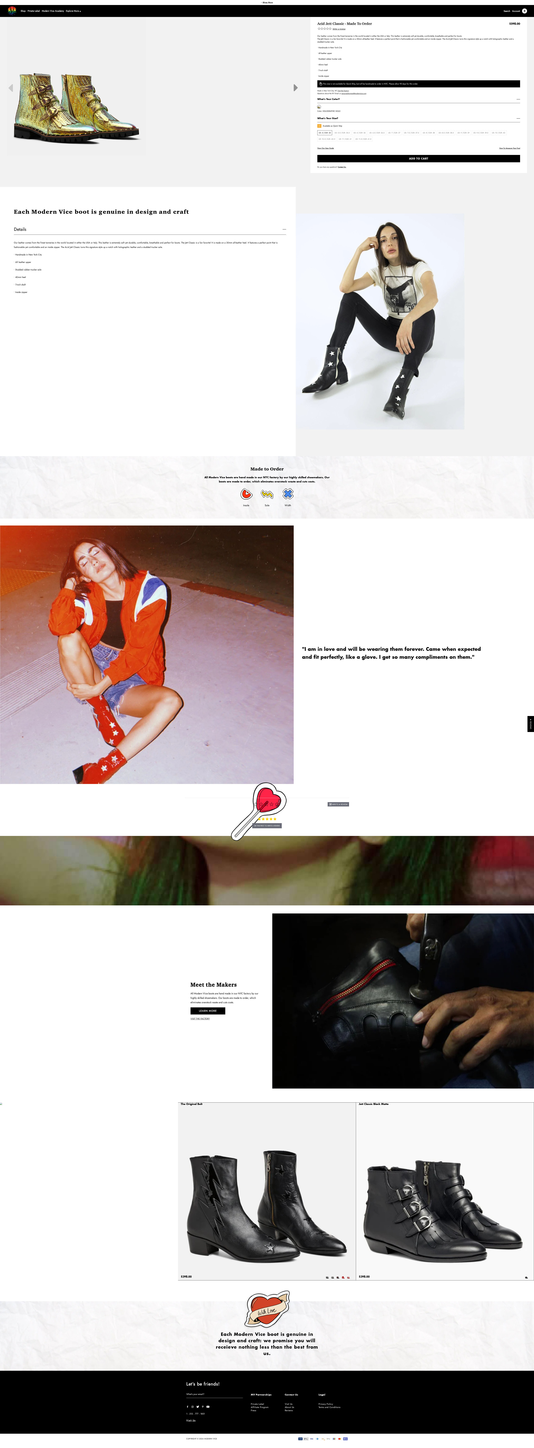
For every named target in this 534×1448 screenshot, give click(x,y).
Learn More (208, 1011)
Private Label (257, 1404)
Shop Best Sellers (89, 1201)
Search (507, 11)
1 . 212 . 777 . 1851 (195, 1413)
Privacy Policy (326, 1404)
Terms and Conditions (329, 1407)
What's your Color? (328, 99)
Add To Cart (418, 159)
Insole (246, 505)
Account (516, 11)
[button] (338, 804)
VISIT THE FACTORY (200, 1018)
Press (253, 1410)
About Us (289, 1407)
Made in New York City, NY (333, 90)
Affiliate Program (259, 1407)
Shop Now (268, 2)
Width (288, 505)
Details (20, 229)
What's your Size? (327, 118)
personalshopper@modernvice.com (353, 93)
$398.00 (186, 1277)
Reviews (289, 1410)
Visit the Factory (343, 90)
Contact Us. (342, 167)
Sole (267, 505)
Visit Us (191, 1420)
